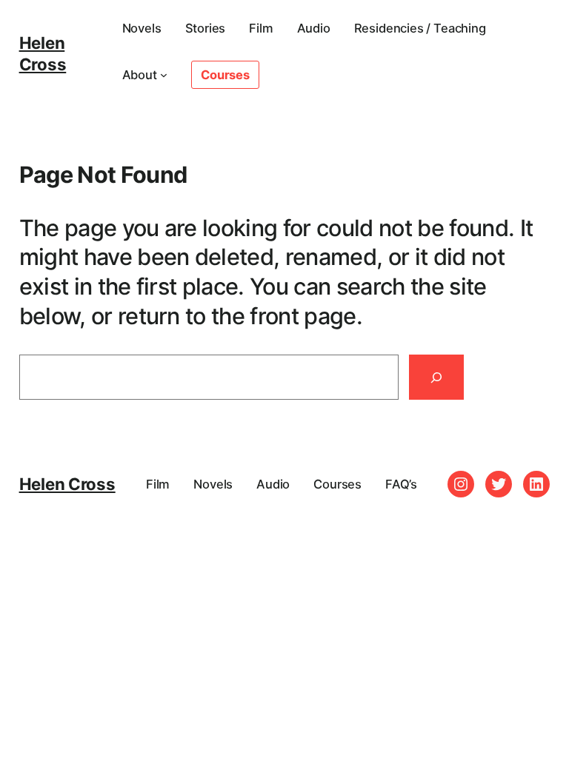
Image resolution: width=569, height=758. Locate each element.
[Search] (436, 377)
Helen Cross (43, 53)
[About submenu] (163, 74)
